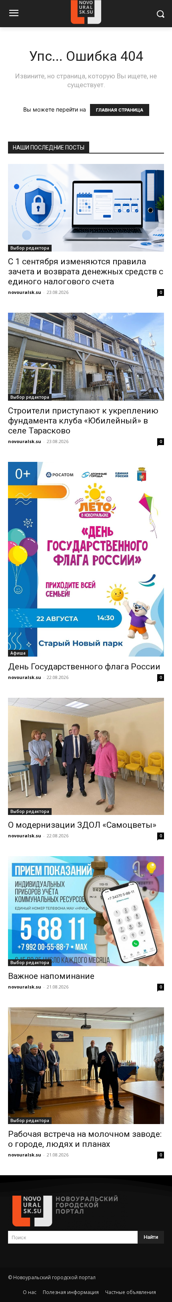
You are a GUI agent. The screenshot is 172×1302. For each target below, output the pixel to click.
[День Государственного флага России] (86, 559)
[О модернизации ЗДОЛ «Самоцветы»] (86, 756)
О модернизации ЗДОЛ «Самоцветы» (82, 825)
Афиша (18, 653)
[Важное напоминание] (86, 911)
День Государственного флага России (84, 666)
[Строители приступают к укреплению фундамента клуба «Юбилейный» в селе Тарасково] (86, 356)
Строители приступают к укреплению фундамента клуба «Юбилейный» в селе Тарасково (83, 420)
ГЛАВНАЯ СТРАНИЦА (119, 110)
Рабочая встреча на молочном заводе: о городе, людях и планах (85, 1139)
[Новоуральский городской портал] (86, 1211)
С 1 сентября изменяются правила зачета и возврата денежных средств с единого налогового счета (85, 271)
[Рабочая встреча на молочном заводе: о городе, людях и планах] (86, 1065)
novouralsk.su (24, 292)
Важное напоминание (51, 976)
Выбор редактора (29, 248)
